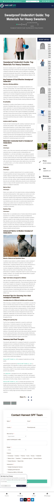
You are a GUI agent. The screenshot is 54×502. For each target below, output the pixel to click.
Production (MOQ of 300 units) (15, 472)
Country (9, 427)
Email (28, 421)
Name (8, 421)
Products (9, 453)
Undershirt (38, 455)
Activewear (10, 455)
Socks (28, 455)
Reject (6, 485)
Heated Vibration (12, 461)
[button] (28, 397)
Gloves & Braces (38, 458)
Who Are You (10, 433)
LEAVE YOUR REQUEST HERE (14, 439)
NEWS (32, 26)
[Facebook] (43, 1)
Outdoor (17, 455)
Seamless (18, 458)
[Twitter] (45, 1)
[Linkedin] (49, 1)
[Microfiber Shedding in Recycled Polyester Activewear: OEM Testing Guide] (42, 46)
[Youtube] (47, 1)
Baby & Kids (20, 461)
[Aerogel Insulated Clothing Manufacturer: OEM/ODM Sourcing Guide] (42, 112)
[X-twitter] (25, 499)
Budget (9, 447)
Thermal (23, 455)
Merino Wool (11, 458)
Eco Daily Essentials (32, 22)
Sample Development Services (15, 467)
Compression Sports (27, 458)
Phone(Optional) (31, 427)
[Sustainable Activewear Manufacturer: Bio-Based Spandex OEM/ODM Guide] (42, 146)
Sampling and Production (14, 469)
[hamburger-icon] (52, 6)
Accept (21, 485)
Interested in (10, 464)
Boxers (33, 455)
